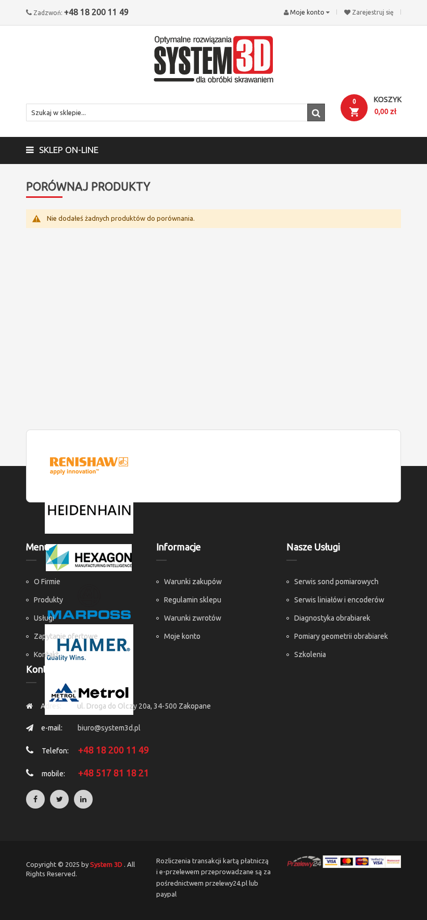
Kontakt (46, 654)
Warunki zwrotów (192, 618)
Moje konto (182, 636)
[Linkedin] (83, 799)
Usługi (44, 618)
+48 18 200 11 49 (96, 12)
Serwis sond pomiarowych (336, 581)
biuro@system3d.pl (109, 728)
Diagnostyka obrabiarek (332, 618)
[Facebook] (35, 799)
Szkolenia (310, 654)
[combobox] (175, 112)
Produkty (48, 600)
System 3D (106, 864)
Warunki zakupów (193, 581)
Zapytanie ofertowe (66, 636)
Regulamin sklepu (192, 600)
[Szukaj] (316, 112)
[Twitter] (59, 799)
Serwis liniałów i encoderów (339, 600)
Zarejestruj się (373, 12)
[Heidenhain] (89, 510)
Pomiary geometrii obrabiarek (341, 636)
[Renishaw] (89, 465)
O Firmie (47, 581)
